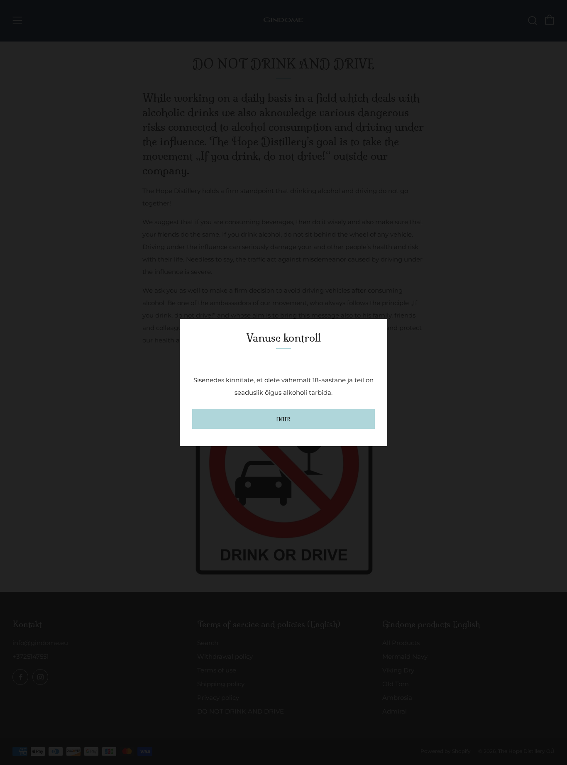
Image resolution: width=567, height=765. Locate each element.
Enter (283, 419)
